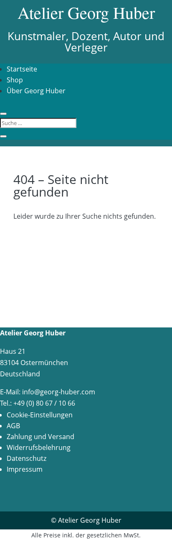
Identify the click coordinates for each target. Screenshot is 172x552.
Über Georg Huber (36, 90)
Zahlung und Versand (40, 436)
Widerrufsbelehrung (39, 447)
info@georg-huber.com (58, 391)
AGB (13, 425)
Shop (15, 79)
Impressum (25, 469)
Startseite (22, 69)
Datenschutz (26, 458)
